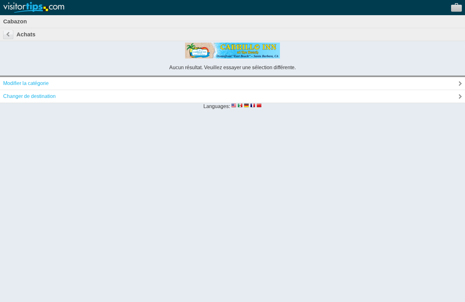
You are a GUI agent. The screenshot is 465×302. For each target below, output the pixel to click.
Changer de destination (29, 96)
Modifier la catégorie (26, 83)
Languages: (216, 106)
